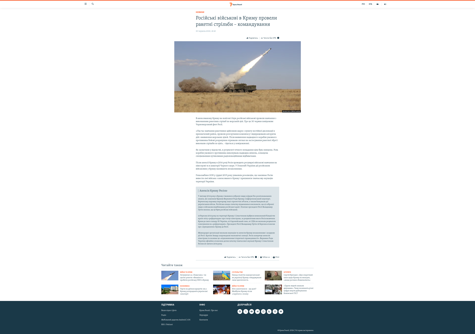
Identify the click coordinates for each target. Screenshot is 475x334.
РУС (363, 4)
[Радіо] (385, 4)
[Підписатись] (281, 311)
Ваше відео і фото (169, 310)
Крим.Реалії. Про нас (208, 310)
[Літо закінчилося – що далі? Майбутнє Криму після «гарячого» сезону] (221, 289)
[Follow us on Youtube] (251, 311)
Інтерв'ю (287, 272)
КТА (370, 4)
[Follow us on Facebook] (240, 311)
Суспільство (237, 272)
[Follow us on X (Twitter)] (245, 311)
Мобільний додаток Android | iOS (175, 320)
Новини (200, 12)
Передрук (203, 315)
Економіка (185, 286)
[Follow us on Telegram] (257, 311)
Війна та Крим (186, 272)
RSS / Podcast (167, 325)
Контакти (203, 320)
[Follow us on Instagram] (263, 311)
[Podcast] (275, 311)
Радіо (163, 315)
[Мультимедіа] (377, 4)
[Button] (252, 38)
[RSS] (269, 311)
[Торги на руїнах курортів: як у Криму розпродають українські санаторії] (169, 289)
